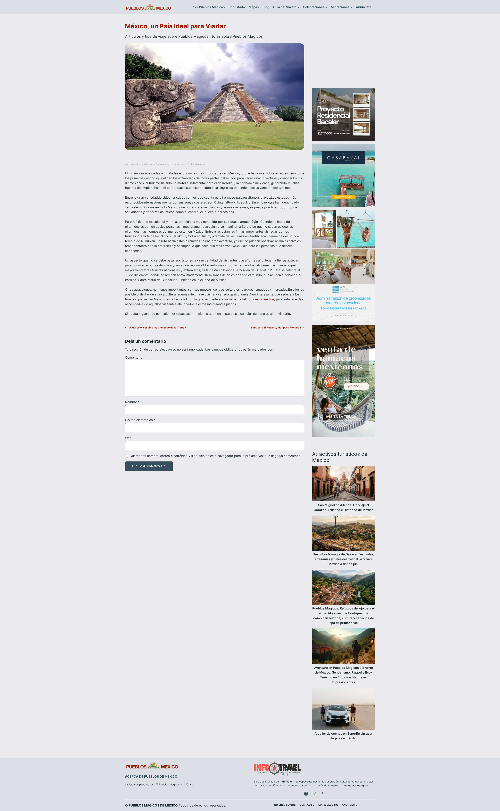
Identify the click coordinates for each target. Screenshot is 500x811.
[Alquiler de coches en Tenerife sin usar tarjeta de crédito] (343, 709)
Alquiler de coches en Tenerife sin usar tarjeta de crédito (343, 736)
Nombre (132, 402)
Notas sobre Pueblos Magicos (236, 36)
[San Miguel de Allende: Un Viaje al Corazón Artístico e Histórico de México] (343, 484)
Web (128, 438)
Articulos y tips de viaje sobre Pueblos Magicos (166, 36)
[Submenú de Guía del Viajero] (298, 7)
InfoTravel (287, 781)
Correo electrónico (140, 420)
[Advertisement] (343, 53)
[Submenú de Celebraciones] (326, 7)
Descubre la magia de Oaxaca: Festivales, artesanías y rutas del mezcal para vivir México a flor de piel (343, 559)
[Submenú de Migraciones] (351, 7)
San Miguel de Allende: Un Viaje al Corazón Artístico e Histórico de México (343, 507)
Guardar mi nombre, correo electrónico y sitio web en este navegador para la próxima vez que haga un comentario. (215, 456)
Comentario (135, 357)
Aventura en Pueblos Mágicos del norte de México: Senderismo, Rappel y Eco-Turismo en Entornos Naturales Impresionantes (343, 675)
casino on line (263, 299)
